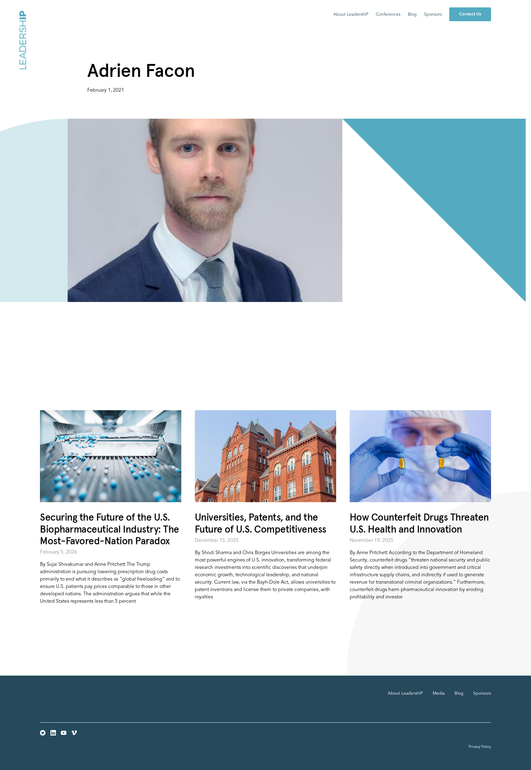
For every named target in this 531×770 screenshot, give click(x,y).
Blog (412, 14)
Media (439, 693)
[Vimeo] (74, 733)
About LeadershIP (350, 14)
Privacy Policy (480, 747)
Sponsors (433, 14)
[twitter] (42, 733)
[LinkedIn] (53, 733)
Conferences (388, 14)
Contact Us (470, 14)
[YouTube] (63, 733)
